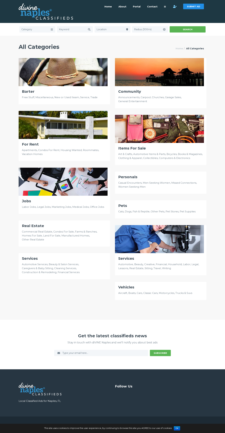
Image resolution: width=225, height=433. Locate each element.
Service (84, 97)
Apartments (29, 150)
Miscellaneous (44, 97)
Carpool (146, 97)
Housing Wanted (71, 150)
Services (126, 258)
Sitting (148, 268)
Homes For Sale (32, 235)
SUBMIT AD (193, 6)
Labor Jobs (29, 206)
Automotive (125, 264)
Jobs (26, 201)
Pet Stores (172, 211)
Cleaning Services (65, 268)
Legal (195, 264)
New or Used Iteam (66, 97)
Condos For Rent (48, 150)
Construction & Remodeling (39, 272)
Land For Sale (51, 235)
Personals (127, 177)
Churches (158, 97)
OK (177, 428)
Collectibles (150, 158)
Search (187, 29)
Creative (149, 264)
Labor (186, 264)
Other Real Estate (33, 239)
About (122, 6)
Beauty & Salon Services (63, 264)
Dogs (128, 211)
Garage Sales (173, 97)
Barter (28, 91)
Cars (139, 293)
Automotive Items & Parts (149, 154)
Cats (121, 211)
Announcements (129, 97)
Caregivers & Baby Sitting (37, 268)
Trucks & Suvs (183, 293)
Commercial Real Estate (37, 231)
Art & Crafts (125, 154)
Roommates (90, 150)
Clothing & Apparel (130, 158)
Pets (122, 206)
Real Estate (33, 226)
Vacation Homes (32, 154)
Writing (166, 268)
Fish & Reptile (141, 211)
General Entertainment (132, 101)
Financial (161, 264)
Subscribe (160, 353)
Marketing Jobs (61, 206)
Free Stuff (28, 97)
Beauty (138, 264)
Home (108, 6)
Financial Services (69, 272)
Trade (94, 97)
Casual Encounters (130, 182)
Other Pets (157, 211)
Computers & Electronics (174, 158)
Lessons (123, 268)
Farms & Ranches (86, 231)
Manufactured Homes (75, 235)
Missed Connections (183, 182)
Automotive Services (35, 264)
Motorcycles (166, 293)
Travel (157, 268)
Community (129, 91)
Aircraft (122, 293)
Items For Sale (132, 148)
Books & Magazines (190, 154)
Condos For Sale (63, 231)
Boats (132, 293)
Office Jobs (97, 206)
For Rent (30, 144)
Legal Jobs (44, 206)
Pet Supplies (188, 211)
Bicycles (172, 154)
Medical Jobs (80, 206)
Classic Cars (150, 293)
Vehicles (126, 287)
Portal (137, 6)
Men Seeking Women (156, 182)
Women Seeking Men (132, 186)
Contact (152, 6)
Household (175, 264)
